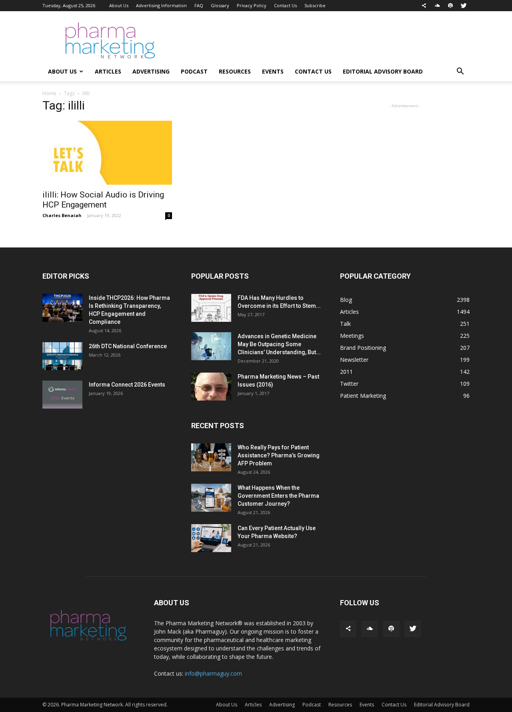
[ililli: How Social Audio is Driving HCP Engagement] (107, 153)
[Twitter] (464, 5)
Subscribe (315, 5)
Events (273, 71)
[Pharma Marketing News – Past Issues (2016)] (211, 387)
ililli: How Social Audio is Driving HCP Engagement (103, 199)
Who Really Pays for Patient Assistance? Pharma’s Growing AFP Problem (279, 455)
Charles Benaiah (62, 215)
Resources (235, 71)
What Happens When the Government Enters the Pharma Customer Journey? (278, 496)
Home (49, 93)
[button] (460, 72)
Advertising (151, 71)
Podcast (194, 71)
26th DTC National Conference (128, 346)
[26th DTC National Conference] (62, 356)
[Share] (424, 5)
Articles (108, 71)
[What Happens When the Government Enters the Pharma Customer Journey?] (211, 498)
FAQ (198, 5)
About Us (118, 5)
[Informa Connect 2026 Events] (62, 395)
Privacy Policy (251, 5)
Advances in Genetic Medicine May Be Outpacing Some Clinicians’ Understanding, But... (279, 344)
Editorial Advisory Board (383, 71)
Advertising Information (161, 5)
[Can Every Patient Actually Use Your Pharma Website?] (211, 538)
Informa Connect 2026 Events (127, 384)
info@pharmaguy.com (213, 673)
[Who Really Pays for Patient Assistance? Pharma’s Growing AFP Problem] (211, 457)
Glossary (220, 5)
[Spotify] (450, 5)
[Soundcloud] (437, 5)
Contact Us (285, 5)
